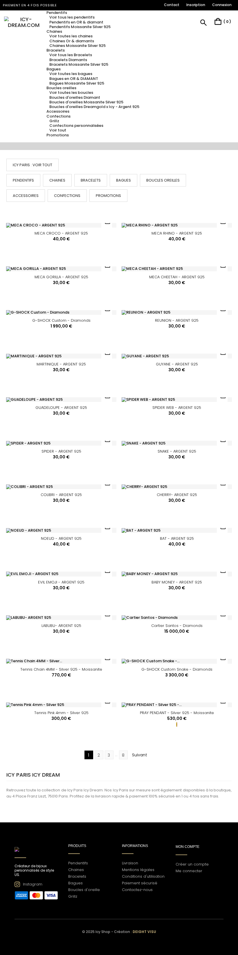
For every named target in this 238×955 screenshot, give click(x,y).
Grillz (54, 121)
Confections (67, 195)
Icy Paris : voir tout (32, 165)
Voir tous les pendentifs (72, 17)
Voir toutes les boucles (71, 92)
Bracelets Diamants (68, 60)
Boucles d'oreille (84, 889)
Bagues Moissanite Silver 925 (76, 83)
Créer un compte (192, 864)
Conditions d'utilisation (143, 876)
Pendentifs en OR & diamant (76, 22)
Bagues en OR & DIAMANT (73, 78)
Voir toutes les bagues (70, 73)
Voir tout (57, 130)
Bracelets (91, 180)
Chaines (57, 180)
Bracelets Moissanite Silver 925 (78, 64)
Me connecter (189, 871)
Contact (171, 4)
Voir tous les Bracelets (70, 55)
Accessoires (26, 195)
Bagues (123, 180)
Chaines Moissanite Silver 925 (77, 45)
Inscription (195, 4)
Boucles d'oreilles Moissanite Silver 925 (86, 102)
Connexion (222, 4)
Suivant (142, 755)
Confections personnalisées (76, 125)
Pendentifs (23, 180)
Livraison (130, 863)
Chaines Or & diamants (71, 41)
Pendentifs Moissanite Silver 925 (80, 27)
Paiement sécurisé (139, 883)
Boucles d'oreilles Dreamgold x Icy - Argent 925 (94, 106)
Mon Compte (187, 847)
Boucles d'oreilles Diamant (74, 97)
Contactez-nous (137, 889)
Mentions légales (138, 869)
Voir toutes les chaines (71, 36)
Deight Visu (144, 931)
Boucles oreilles (163, 180)
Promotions (108, 195)
